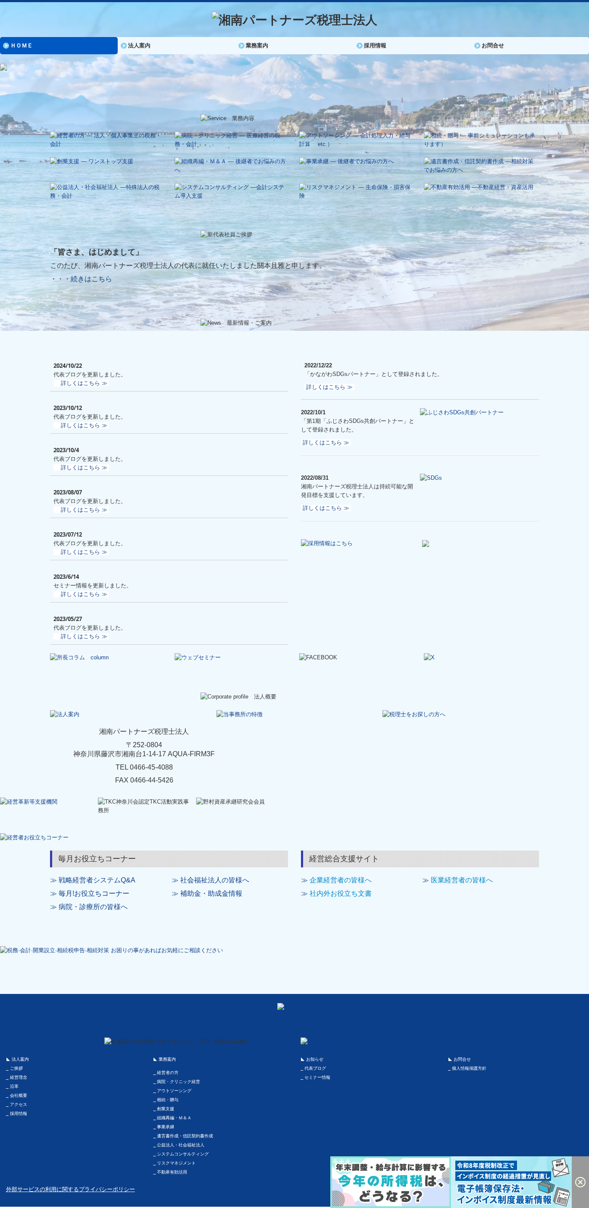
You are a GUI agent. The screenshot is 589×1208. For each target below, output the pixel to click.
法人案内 (139, 45)
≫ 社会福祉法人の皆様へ (210, 880)
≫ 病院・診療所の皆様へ (89, 906)
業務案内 (257, 45)
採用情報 (375, 45)
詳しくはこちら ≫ (84, 383)
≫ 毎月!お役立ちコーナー (89, 893)
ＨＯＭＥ (21, 45)
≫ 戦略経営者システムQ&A (92, 880)
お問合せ (493, 45)
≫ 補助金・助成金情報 (207, 893)
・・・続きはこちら (81, 279)
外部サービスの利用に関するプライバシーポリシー (70, 1189)
